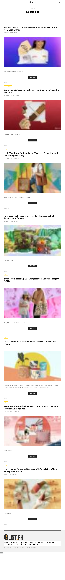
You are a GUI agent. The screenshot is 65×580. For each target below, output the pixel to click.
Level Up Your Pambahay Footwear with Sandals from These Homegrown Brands (31, 470)
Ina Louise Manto (14, 158)
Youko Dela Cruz (14, 32)
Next (37, 526)
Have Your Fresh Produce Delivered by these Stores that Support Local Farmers (29, 217)
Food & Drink (8, 86)
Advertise (24, 542)
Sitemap (14, 542)
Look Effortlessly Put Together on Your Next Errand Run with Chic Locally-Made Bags (31, 154)
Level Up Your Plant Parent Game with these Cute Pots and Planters (30, 342)
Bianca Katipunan (14, 283)
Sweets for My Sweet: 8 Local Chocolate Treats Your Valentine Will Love (31, 91)
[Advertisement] (32, 565)
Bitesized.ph (52, 542)
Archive (41, 542)
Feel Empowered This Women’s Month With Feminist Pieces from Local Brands (30, 28)
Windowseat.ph (12, 544)
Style (6, 23)
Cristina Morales (15, 95)
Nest (6, 337)
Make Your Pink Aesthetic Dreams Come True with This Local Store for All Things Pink (31, 407)
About (6, 542)
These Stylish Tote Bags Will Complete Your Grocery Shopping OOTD (31, 279)
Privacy (33, 542)
